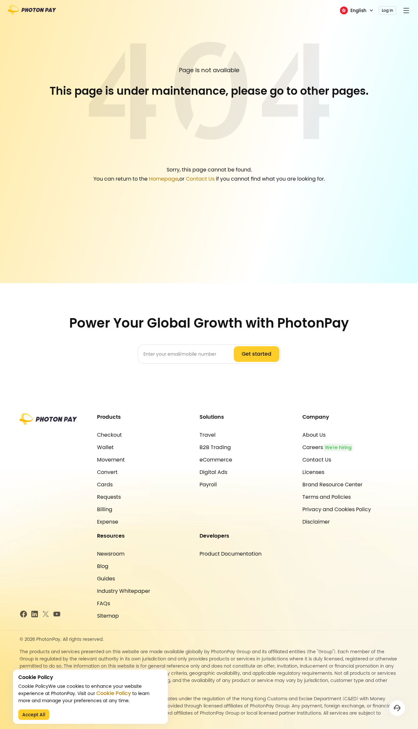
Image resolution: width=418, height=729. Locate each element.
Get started (256, 354)
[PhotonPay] (32, 12)
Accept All (33, 714)
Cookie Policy (113, 693)
